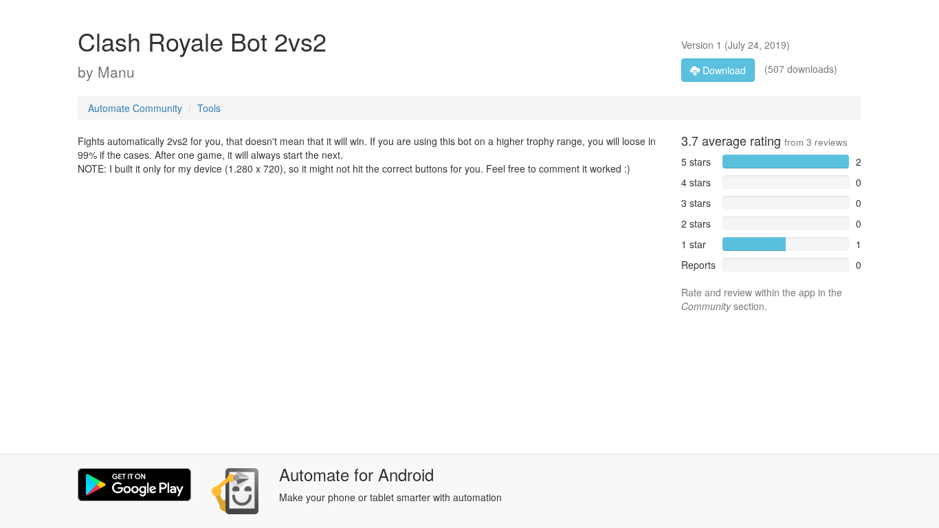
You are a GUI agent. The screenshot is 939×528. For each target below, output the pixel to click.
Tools (209, 108)
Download (723, 70)
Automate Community (135, 108)
